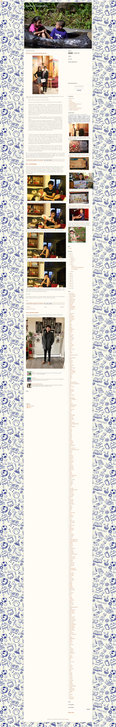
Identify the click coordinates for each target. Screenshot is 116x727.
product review (71, 589)
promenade (71, 592)
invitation (71, 483)
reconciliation (71, 599)
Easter (70, 402)
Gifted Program (72, 445)
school (70, 615)
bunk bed (70, 346)
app (70, 310)
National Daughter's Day (73, 539)
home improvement (72, 475)
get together (71, 442)
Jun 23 (73, 265)
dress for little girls (72, 399)
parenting (71, 561)
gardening (71, 440)
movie (70, 531)
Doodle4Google (84, 189)
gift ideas (70, 443)
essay (70, 407)
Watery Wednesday (72, 685)
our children (71, 551)
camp (70, 350)
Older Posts (62, 307)
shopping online (72, 638)
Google (70, 452)
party (70, 567)
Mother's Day (71, 528)
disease (70, 393)
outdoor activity (72, 558)
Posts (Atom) (33, 309)
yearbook (70, 694)
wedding (70, 687)
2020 (71, 273)
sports (70, 647)
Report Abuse (71, 712)
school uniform (71, 630)
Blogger (67, 719)
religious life (71, 602)
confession (71, 373)
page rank (71, 559)
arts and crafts (71, 313)
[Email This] (46, 160)
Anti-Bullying (71, 172)
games (70, 439)
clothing (70, 366)
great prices (71, 458)
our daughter (71, 552)
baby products (71, 316)
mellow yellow (71, 522)
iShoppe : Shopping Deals (73, 109)
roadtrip (70, 608)
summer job (71, 650)
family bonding (72, 415)
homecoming (71, 476)
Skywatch (71, 641)
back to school (71, 319)
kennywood (71, 491)
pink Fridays (71, 578)
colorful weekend (72, 372)
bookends (71, 340)
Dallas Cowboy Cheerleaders (74, 383)
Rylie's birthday (72, 612)
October (72, 257)
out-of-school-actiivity (73, 554)
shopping (70, 637)
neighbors (71, 542)
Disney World (71, 395)
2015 (71, 281)
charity (70, 359)
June (71, 264)
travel (70, 664)
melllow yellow (72, 521)
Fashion (70, 101)
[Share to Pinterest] (51, 160)
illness (70, 478)
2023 (71, 253)
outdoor (70, 555)
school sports (71, 628)
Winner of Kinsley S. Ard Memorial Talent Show (78, 205)
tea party (70, 655)
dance (70, 385)
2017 (71, 278)
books (70, 342)
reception (70, 598)
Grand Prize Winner (72, 137)
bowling (70, 343)
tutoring (70, 673)
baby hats (71, 314)
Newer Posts (28, 307)
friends (70, 433)
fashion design (71, 422)
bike (70, 326)
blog (70, 333)
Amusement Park (72, 307)
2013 (71, 285)
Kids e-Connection (37, 6)
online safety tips (72, 548)
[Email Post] (44, 160)
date (70, 387)
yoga (70, 695)
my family (71, 536)
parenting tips (71, 564)
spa (69, 645)
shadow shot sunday (72, 634)
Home (45, 307)
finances (70, 425)
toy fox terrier (71, 661)
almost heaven (71, 301)
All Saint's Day (72, 300)
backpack (70, 320)
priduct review (71, 588)
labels (70, 505)
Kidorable (71, 496)
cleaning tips (71, 365)
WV (70, 693)
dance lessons (71, 386)
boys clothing (71, 344)
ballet (70, 322)
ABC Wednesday (72, 294)
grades (70, 453)
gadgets (70, 438)
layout (70, 509)
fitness (70, 428)
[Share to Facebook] (50, 160)
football (70, 430)
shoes (70, 635)
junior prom (71, 488)
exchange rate (71, 409)
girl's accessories (72, 448)
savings (70, 614)
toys (70, 662)
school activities (72, 617)
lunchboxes (71, 515)
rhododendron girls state (73, 607)
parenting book (71, 562)
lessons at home (72, 512)
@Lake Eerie (71, 293)
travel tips (71, 665)
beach (70, 323)
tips (70, 660)
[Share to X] (48, 160)
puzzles (70, 594)
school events (71, 622)
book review (71, 339)
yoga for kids (71, 697)
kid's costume (71, 493)
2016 (71, 280)
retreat (70, 605)
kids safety (71, 502)
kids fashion (71, 499)
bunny (70, 347)
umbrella (70, 674)
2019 (71, 275)
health (70, 463)
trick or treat (71, 668)
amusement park (72, 306)
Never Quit (34, 377)
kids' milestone (71, 503)
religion (70, 601)
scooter (70, 631)
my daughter (71, 535)
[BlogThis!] (47, 160)
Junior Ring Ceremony (73, 489)
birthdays (70, 330)
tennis (70, 658)
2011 (71, 288)
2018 (71, 276)
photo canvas (71, 572)
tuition (70, 670)
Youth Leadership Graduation (32, 312)
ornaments (71, 549)
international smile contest (79, 222)
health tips (71, 465)
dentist (70, 392)
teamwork (71, 657)
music (70, 532)
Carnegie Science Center (73, 355)
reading (70, 597)
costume (70, 376)
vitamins (70, 681)
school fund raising (72, 624)
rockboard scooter (72, 609)
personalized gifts (72, 568)
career (70, 353)
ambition (70, 304)
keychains (71, 492)
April (72, 271)
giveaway (71, 450)
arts (70, 312)
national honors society (73, 541)
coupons (70, 377)
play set (70, 581)
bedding (70, 324)
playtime (70, 585)
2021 (71, 256)
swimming (71, 651)
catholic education (72, 357)
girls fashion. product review (74, 449)
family (70, 413)
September (72, 259)
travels (70, 667)
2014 (71, 283)
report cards (71, 604)
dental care (71, 389)
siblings (70, 640)
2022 (71, 254)
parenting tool (71, 565)
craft (70, 379)
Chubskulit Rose (31, 406)
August (72, 261)
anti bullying (71, 309)
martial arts (71, 516)
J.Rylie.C (29, 407)
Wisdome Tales (72, 690)
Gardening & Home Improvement (75, 104)
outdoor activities (72, 556)
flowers (70, 429)
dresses (70, 400)
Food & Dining (72, 102)
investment (71, 482)
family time (71, 418)
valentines (71, 677)
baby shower (71, 317)
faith (70, 412)
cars (70, 356)
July (71, 262)
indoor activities (72, 479)
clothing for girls (72, 367)
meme (70, 524)
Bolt (32, 371)
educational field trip (72, 405)
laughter (70, 508)
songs (70, 642)
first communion (72, 426)
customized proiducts (73, 382)
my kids (70, 538)
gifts (70, 446)
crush (70, 380)
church (70, 363)
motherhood (71, 529)
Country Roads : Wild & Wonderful (75, 108)
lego (70, 511)
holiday (70, 472)
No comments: (40, 160)
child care (71, 360)
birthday (70, 327)
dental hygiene (71, 390)
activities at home (72, 299)
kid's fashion (71, 495)
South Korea (71, 644)
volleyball (71, 684)
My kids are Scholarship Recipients (36, 53)
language (70, 506)
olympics (70, 546)
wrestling (70, 691)
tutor (70, 671)
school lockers (71, 625)
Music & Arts (71, 98)
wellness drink (71, 688)
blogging (70, 336)
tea (69, 654)
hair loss (70, 459)
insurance (71, 481)
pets (70, 571)
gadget (70, 436)
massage (70, 519)
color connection (72, 370)
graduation (71, 455)
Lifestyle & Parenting (73, 105)
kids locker (71, 501)
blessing (70, 332)
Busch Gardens (71, 349)
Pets (70, 99)
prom (70, 591)
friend (70, 432)
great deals (71, 456)
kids (70, 498)
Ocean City (71, 545)
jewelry (70, 485)
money (70, 526)
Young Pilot (71, 698)
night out (70, 544)
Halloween (71, 462)
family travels (71, 419)
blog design (71, 334)
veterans (70, 678)
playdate (70, 582)
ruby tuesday (71, 611)
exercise (70, 410)
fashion (70, 420)
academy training (72, 296)
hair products (71, 461)
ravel (70, 595)
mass (70, 518)
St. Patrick (71, 648)
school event (71, 621)
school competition (72, 620)
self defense (71, 632)
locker (70, 514)
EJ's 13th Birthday (31, 164)
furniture (70, 435)
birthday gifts (71, 329)
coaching (70, 369)
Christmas (71, 362)
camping (70, 352)
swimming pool (72, 652)
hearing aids (71, 466)
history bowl (71, 469)
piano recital (71, 575)
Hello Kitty (71, 468)
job (69, 486)
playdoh (70, 584)
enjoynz (60, 719)
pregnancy (71, 587)
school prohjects (72, 627)
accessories (71, 297)
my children (71, 534)
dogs (70, 396)
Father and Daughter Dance (74, 423)
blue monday (71, 337)
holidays (70, 473)
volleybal (70, 683)
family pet (71, 416)
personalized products (73, 569)
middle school (71, 525)
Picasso (70, 577)
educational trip (72, 406)
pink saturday (71, 579)
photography (71, 574)
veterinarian (71, 680)
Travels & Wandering (73, 106)
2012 (71, 286)
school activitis (71, 618)
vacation (70, 675)
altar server (71, 303)
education (71, 403)
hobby (70, 471)
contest (70, 375)
